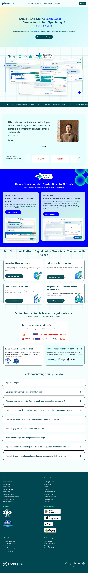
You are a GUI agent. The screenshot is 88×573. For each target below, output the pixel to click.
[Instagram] (66, 563)
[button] (42, 146)
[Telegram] (83, 563)
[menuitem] (31, 3)
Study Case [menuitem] (38, 3)
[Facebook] (75, 563)
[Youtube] (79, 563)
